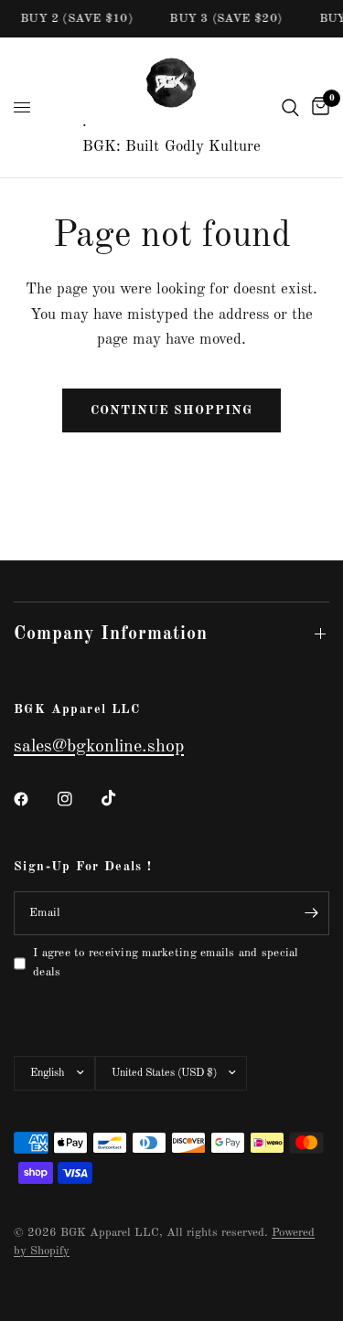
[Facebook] (34, 799)
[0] (317, 107)
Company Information (111, 634)
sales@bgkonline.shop (99, 747)
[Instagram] (78, 799)
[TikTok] (122, 798)
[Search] (290, 107)
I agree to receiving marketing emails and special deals (166, 962)
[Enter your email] (311, 913)
